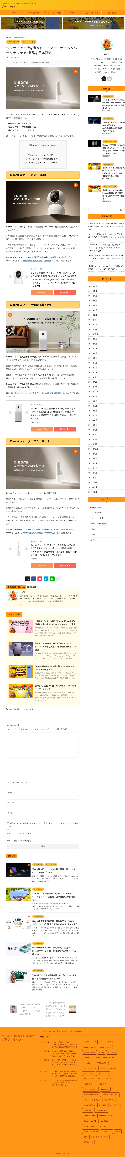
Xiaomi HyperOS (90, 1121)
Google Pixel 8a (89, 1047)
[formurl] (109, 78)
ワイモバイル (106, 1131)
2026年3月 (92, 310)
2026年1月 (92, 320)
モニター (116, 1126)
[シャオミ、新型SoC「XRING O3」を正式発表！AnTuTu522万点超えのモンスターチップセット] (94, 123)
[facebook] (33, 578)
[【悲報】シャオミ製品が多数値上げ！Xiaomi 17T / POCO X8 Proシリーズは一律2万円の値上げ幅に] (94, 168)
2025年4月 (92, 363)
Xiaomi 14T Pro (89, 1105)
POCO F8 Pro (89, 1079)
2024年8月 (92, 401)
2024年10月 (93, 391)
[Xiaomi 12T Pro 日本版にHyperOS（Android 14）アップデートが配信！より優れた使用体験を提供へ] (18, 900)
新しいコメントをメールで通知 (19, 833)
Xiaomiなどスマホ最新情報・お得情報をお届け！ (18, 1036)
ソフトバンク (104, 1126)
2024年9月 (92, 396)
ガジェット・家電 (91, 13)
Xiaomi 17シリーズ (105, 1116)
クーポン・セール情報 (53, 13)
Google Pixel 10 (89, 1052)
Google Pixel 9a (105, 1047)
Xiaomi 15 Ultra (115, 1105)
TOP (13, 13)
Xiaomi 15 (102, 1105)
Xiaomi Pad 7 (104, 1121)
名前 (9, 793)
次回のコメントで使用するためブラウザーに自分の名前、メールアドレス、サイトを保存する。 (42, 824)
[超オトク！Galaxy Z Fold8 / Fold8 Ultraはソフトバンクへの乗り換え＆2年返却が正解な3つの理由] (21, 654)
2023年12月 (93, 439)
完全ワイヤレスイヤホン (99, 1137)
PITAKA (102, 1068)
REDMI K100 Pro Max (91, 1095)
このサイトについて (49, 1031)
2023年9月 (92, 454)
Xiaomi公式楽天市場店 (32, 260)
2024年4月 (92, 420)
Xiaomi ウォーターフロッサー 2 (42, 162)
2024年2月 (92, 430)
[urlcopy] (58, 578)
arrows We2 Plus (106, 1042)
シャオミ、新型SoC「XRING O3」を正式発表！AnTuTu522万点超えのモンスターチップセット (106, 237)
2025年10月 (93, 334)
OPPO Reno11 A (101, 1063)
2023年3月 (92, 473)
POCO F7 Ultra (103, 1073)
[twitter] (27, 578)
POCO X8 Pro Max (90, 1089)
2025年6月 (92, 353)
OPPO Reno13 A (90, 1068)
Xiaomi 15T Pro (101, 1110)
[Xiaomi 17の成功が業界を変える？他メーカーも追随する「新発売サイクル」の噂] (18, 982)
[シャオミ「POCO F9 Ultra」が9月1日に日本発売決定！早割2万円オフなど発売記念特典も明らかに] (94, 100)
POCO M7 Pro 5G (104, 1079)
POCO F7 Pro (89, 1073)
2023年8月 (92, 458)
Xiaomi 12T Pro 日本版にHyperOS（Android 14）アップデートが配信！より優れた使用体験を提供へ (54, 896)
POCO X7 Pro (89, 1084)
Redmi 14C (105, 1089)
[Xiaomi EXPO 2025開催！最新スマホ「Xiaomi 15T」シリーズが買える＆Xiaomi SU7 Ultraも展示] (18, 927)
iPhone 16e (112, 1052)
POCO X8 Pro (103, 1084)
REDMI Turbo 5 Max (110, 1095)
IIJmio (101, 1052)
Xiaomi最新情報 (33, 13)
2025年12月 (93, 324)
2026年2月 (92, 315)
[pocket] (39, 578)
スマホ (72, 13)
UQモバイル (95, 1100)
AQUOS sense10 (90, 1042)
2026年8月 (92, 286)
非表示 (53, 145)
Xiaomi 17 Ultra (89, 1116)
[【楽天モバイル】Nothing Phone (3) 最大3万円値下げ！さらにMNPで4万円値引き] (94, 191)
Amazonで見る (41, 293)
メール (10, 803)
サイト (9, 813)
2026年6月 (92, 296)
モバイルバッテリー (91, 1131)
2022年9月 (92, 487)
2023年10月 (93, 449)
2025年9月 (92, 339)
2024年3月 (92, 425)
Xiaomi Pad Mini (89, 1126)
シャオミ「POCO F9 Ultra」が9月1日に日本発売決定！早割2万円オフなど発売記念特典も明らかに (106, 226)
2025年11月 (93, 329)
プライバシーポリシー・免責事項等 (70, 1031)
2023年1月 (92, 478)
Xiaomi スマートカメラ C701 (40, 155)
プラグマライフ (9, 6)
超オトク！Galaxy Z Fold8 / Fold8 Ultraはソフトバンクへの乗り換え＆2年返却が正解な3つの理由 (55, 646)
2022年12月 (93, 482)
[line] (52, 578)
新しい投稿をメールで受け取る (19, 841)
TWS (85, 1100)
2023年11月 (93, 444)
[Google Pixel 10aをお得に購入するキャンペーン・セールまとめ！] (21, 677)
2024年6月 (92, 411)
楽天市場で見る (65, 293)
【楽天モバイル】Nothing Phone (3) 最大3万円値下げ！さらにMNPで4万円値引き (105, 267)
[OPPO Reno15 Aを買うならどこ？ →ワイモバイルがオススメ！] (21, 697)
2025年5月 (92, 358)
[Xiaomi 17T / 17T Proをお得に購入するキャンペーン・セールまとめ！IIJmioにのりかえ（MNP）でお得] (94, 145)
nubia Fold (87, 1063)
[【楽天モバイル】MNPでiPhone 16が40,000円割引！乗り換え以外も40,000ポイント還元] (21, 632)
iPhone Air (87, 1058)
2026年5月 (92, 301)
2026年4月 (92, 305)
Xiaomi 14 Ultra (109, 1100)
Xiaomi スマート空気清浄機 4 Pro (43, 159)
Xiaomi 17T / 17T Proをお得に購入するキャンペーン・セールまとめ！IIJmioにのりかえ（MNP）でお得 (106, 248)
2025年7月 (92, 348)
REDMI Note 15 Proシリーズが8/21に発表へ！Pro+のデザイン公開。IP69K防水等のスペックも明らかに (54, 950)
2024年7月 (92, 406)
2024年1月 (92, 434)
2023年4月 (92, 468)
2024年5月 (92, 415)
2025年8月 (92, 344)
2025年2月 (92, 372)
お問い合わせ (111, 13)
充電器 (117, 1131)
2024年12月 (93, 382)
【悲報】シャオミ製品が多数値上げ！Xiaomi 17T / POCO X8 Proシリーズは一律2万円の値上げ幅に (106, 258)
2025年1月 (92, 377)
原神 (85, 1137)
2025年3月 (92, 367)
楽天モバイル (88, 1142)
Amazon (47, 260)
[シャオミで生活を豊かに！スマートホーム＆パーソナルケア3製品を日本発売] (46, 578)
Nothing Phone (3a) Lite (104, 1058)
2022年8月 (92, 492)
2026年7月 (92, 291)
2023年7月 (92, 463)
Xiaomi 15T (88, 1110)
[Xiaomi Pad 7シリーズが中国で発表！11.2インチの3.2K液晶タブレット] (18, 876)
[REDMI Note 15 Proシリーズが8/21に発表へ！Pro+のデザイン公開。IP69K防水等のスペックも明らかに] (18, 954)
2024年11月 (93, 387)
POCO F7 (112, 1068)
